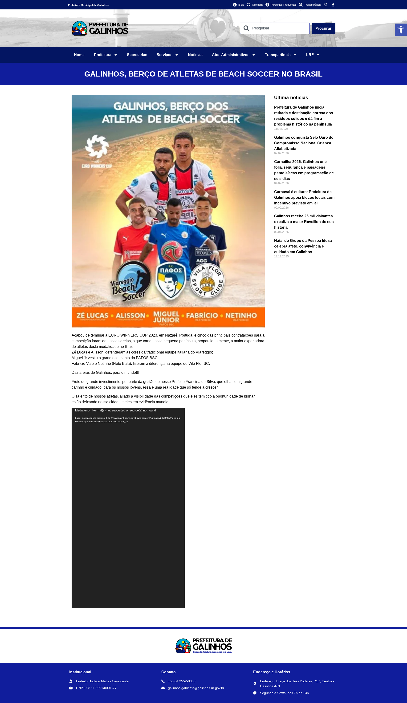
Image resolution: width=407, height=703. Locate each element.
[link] (401, 30)
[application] (128, 508)
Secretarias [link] (137, 55)
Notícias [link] (195, 55)
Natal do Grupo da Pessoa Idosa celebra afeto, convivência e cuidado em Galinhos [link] (303, 246)
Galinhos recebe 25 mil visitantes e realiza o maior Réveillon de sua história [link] (304, 221)
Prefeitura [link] (102, 55)
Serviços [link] (164, 55)
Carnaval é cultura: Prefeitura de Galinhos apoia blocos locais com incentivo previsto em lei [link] (304, 197)
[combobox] (275, 28)
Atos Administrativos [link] (230, 55)
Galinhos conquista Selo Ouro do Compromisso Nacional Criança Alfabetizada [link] (304, 143)
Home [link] (79, 55)
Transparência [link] (278, 55)
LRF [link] (310, 55)
